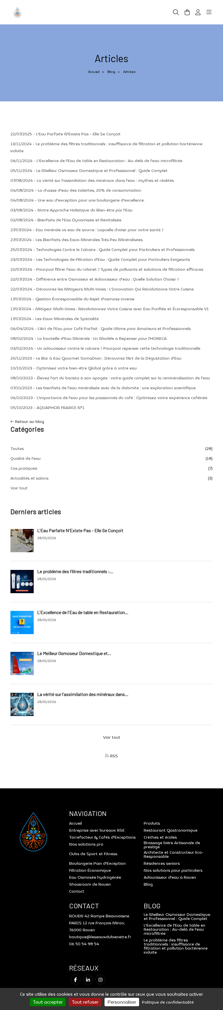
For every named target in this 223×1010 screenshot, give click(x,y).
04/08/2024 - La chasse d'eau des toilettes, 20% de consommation (75, 190)
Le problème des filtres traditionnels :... (75, 571)
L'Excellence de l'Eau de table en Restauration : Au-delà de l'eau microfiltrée (174, 929)
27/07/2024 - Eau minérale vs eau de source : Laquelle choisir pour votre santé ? (86, 230)
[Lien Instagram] (100, 979)
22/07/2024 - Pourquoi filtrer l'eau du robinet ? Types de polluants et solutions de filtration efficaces (106, 269)
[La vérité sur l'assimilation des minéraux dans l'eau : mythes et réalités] (22, 704)
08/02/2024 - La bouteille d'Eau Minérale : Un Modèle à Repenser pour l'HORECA (88, 338)
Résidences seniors (162, 863)
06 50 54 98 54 (84, 944)
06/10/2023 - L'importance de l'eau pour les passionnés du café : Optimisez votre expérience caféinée (108, 397)
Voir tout (19, 488)
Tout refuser (85, 1002)
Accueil (94, 71)
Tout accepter (48, 1002)
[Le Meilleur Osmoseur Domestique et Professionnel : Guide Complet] (22, 663)
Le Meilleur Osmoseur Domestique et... (74, 653)
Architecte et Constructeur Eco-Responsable (174, 854)
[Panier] (187, 12)
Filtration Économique (90, 870)
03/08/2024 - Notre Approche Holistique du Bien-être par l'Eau (71, 210)
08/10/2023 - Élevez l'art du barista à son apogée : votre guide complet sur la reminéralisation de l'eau (110, 378)
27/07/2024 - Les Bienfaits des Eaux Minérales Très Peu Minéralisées (76, 239)
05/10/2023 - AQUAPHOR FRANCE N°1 (47, 407)
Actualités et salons (29, 478)
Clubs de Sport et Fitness (93, 854)
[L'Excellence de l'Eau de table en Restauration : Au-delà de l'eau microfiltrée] (22, 622)
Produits (152, 823)
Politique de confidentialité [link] (168, 1002)
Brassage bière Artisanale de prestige (172, 845)
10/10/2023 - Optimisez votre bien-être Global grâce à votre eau (73, 368)
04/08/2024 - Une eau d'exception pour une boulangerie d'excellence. (77, 200)
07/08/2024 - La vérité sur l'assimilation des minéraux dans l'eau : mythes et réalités (92, 180)
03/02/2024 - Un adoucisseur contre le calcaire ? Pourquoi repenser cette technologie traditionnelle (105, 348)
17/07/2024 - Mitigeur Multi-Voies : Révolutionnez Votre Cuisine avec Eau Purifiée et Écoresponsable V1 (109, 309)
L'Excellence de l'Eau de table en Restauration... (82, 612)
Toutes (17, 448)
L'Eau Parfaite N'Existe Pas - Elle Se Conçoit (80, 530)
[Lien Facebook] (75, 979)
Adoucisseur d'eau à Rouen (170, 877)
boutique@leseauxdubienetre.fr (100, 937)
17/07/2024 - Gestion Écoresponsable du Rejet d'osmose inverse (72, 299)
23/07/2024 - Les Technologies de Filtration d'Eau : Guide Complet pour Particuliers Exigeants (100, 259)
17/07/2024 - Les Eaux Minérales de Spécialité (54, 318)
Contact (76, 891)
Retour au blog (29, 421)
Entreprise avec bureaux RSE (97, 830)
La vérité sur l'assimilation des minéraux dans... (82, 694)
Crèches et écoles (160, 837)
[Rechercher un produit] (176, 12)
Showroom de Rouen (90, 884)
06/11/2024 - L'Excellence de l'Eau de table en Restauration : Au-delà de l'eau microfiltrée (96, 160)
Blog (111, 71)
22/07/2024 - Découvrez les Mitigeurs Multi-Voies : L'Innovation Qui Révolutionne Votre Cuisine (102, 289)
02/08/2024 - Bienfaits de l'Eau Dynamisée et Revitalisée (65, 220)
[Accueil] (17, 12)
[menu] (209, 12)
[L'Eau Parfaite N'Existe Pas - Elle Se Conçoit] (22, 540)
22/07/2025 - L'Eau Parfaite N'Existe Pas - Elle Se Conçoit (65, 134)
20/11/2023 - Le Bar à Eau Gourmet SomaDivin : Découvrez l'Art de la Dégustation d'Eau (95, 358)
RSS (113, 756)
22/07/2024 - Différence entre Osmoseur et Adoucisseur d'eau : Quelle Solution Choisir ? (94, 279)
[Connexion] (198, 12)
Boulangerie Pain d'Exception (97, 863)
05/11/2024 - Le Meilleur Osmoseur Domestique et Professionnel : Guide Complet (89, 170)
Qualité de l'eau (25, 458)
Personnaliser (121, 1002)
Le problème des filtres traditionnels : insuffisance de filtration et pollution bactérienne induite (176, 946)
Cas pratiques (23, 468)
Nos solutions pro (86, 844)
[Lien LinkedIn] (88, 979)
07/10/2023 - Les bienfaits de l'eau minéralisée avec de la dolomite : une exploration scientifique (103, 388)
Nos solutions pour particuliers (173, 870)
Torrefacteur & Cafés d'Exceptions (102, 837)
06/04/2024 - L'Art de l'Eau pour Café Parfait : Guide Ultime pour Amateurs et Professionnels (100, 328)
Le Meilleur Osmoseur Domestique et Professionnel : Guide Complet (177, 916)
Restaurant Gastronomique (170, 830)
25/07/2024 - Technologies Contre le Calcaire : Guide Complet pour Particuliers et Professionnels (102, 249)
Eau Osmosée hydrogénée (95, 877)
